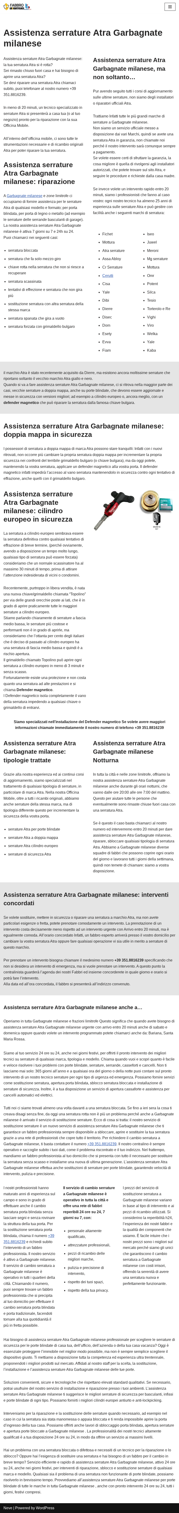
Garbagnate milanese (24, 196)
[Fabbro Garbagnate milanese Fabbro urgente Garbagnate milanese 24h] (17, 6)
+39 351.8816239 (102, 1144)
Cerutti (107, 276)
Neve (7, 1508)
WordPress (45, 1508)
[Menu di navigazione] (170, 7)
